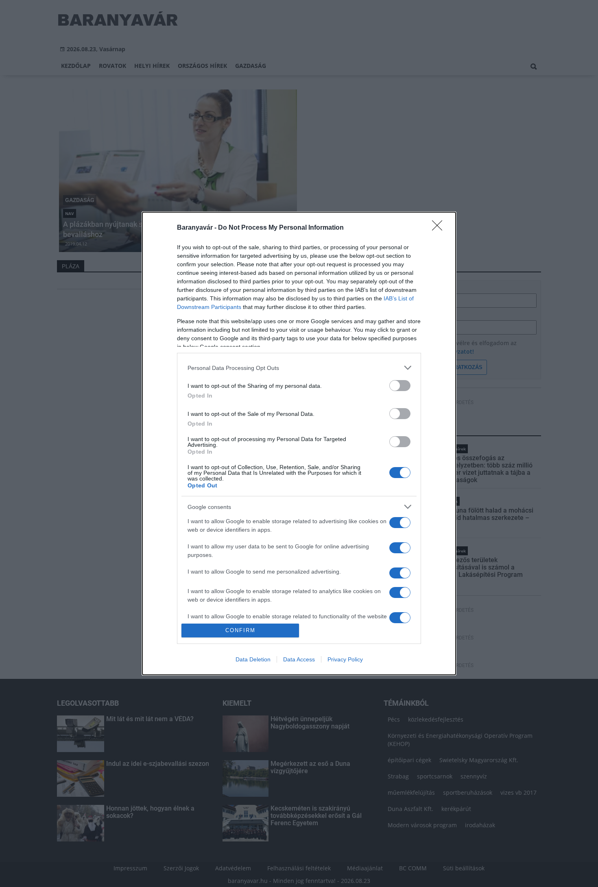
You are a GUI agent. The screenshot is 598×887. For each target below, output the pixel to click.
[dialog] (299, 443)
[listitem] (299, 367)
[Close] (439, 228)
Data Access (299, 659)
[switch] (399, 385)
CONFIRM (240, 630)
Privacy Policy (345, 659)
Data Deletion (253, 659)
